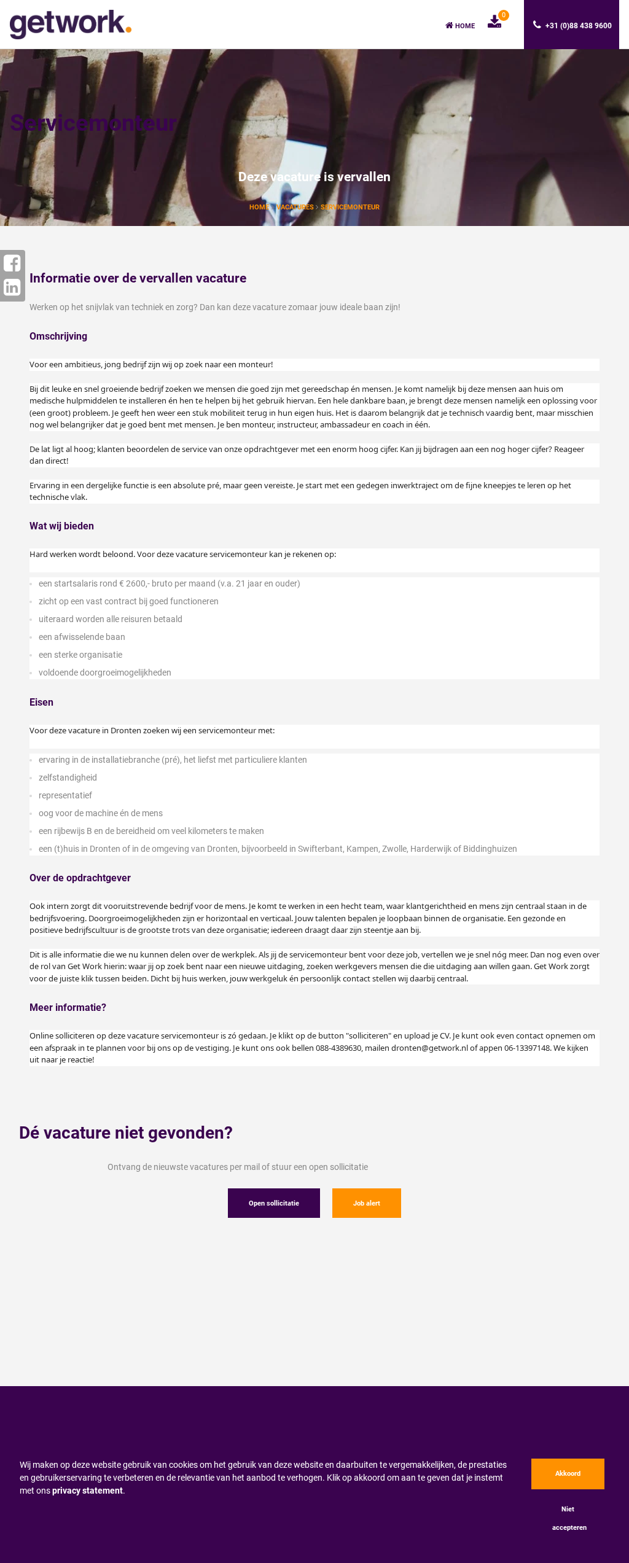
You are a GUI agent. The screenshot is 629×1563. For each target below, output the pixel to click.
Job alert (366, 1203)
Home (464, 26)
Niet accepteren (569, 1518)
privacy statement (87, 1490)
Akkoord (567, 1474)
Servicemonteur (350, 207)
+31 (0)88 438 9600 (578, 25)
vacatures (296, 207)
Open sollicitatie (274, 1203)
